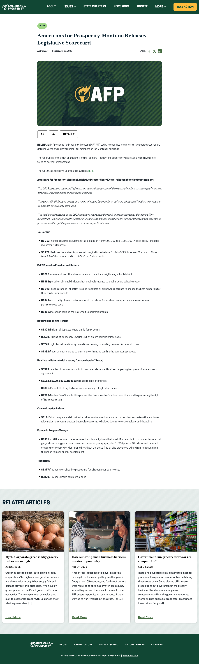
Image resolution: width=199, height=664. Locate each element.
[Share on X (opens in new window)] (154, 51)
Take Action (187, 8)
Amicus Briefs (135, 645)
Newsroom (121, 6)
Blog (42, 26)
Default (68, 134)
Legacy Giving (109, 645)
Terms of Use (83, 645)
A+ (42, 134)
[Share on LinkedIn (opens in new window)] (160, 51)
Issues (68, 6)
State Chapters (94, 6)
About (51, 6)
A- (53, 134)
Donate (142, 7)
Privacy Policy (130, 656)
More (159, 6)
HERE (91, 171)
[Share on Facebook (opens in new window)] (149, 51)
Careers (157, 645)
